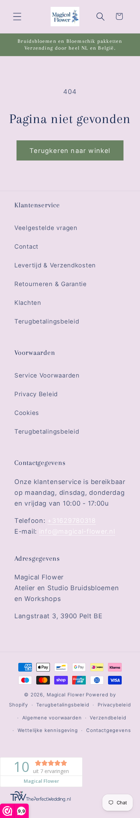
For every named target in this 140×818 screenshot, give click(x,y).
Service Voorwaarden (47, 375)
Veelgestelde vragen (46, 227)
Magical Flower (66, 694)
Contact (26, 246)
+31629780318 (71, 520)
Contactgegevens (108, 730)
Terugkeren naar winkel (69, 150)
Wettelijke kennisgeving (48, 730)
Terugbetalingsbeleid (46, 321)
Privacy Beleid (36, 394)
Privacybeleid (114, 705)
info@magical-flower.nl (77, 531)
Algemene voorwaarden (52, 717)
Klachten (27, 302)
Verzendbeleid (108, 717)
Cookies (26, 412)
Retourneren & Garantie (50, 284)
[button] (17, 16)
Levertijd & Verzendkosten (55, 265)
